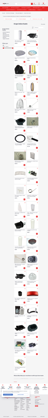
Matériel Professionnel (11, 9)
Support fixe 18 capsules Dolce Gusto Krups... (32, 76)
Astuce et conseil (22, 405)
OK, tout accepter (8, 394)
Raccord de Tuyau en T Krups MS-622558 (20, 196)
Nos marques (22, 409)
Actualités (22, 407)
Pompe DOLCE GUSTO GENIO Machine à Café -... (32, 351)
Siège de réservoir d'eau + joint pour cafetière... (32, 127)
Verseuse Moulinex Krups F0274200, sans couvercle (31, 144)
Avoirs (27, 404)
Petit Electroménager (15, 7)
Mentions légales (6, 416)
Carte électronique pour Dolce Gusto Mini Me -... (20, 351)
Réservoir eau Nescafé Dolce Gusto (20, 58)
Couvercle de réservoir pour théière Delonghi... (19, 179)
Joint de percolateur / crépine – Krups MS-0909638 (20, 144)
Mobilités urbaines (32, 9)
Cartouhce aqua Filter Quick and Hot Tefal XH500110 (19, 247)
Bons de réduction (28, 407)
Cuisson (15, 398)
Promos (40, 9)
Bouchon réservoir (6, 32)
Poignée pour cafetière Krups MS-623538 (32, 316)
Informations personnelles (28, 400)
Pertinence (40, 27)
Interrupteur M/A (6, 34)
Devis (21, 408)
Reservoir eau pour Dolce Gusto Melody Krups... (31, 282)
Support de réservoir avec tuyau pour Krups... (31, 110)
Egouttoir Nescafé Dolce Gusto (31, 58)
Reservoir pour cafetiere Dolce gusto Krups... (20, 213)
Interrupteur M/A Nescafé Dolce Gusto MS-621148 (19, 76)
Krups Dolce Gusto (5, 29)
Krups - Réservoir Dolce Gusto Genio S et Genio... (32, 213)
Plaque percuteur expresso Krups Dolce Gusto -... (32, 247)
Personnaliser (21, 394)
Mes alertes (27, 409)
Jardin (44, 7)
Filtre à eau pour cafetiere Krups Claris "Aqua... (19, 41)
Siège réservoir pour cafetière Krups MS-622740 (20, 265)
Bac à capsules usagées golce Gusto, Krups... (20, 299)
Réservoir (4, 37)
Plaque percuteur (6, 36)
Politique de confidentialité (32, 416)
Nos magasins (22, 403)
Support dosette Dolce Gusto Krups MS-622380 (20, 230)
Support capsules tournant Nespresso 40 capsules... (32, 93)
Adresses (27, 405)
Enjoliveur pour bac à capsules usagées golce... (32, 299)
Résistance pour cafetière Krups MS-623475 (19, 162)
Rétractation (42, 416)
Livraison (21, 398)
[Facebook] (37, 405)
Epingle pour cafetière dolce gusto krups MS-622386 (32, 196)
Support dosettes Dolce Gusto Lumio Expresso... (32, 265)
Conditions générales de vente (18, 416)
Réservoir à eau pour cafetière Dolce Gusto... (20, 110)
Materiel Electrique (37, 7)
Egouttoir (4, 33)
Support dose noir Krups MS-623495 (20, 333)
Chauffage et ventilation (26, 7)
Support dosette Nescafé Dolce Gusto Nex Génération (32, 41)
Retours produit (27, 402)
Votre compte (28, 397)
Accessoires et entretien (22, 9)
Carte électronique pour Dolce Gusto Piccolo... (20, 368)
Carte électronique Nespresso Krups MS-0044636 (32, 179)
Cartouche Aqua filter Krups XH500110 (32, 230)
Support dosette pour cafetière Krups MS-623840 (19, 127)
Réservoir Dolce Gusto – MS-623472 (20, 93)
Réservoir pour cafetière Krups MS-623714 (32, 162)
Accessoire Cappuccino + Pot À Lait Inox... (20, 316)
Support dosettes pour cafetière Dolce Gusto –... (19, 282)
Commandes (28, 403)
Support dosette (6, 38)
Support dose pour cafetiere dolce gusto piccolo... (32, 333)
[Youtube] (35, 405)
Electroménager (6, 7)
